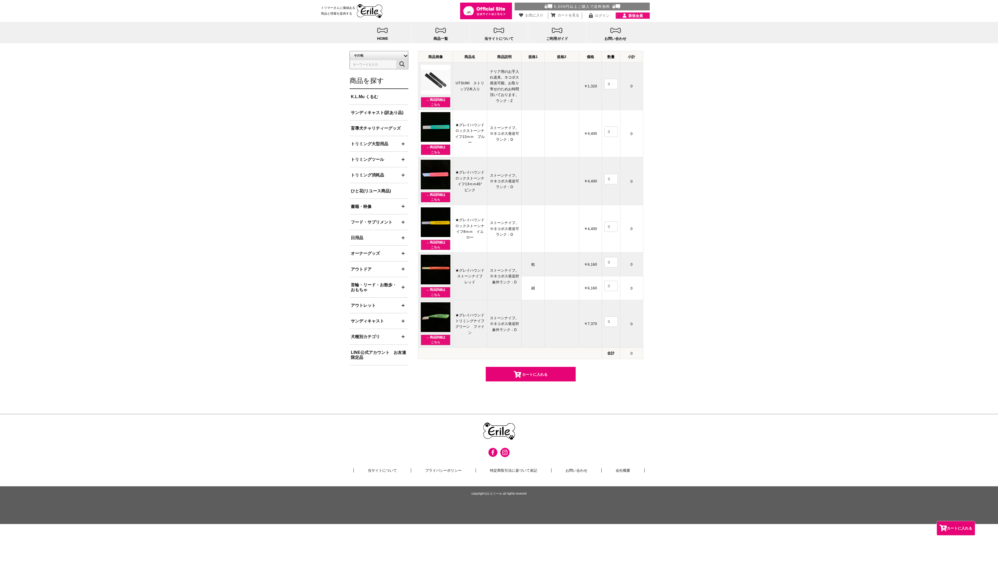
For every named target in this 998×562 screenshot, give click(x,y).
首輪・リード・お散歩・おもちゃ (374, 287)
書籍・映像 (361, 206)
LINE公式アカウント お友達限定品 (378, 355)
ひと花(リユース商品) (371, 191)
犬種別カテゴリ (365, 336)
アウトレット (363, 305)
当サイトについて (382, 470)
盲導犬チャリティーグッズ (376, 128)
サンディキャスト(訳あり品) (377, 112)
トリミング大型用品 (369, 144)
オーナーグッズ (365, 253)
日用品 (357, 237)
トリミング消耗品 (367, 175)
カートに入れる (959, 528)
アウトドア (361, 269)
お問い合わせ (576, 470)
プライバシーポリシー (443, 470)
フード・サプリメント (371, 222)
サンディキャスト (367, 321)
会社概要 (623, 470)
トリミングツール (367, 159)
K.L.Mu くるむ (364, 96)
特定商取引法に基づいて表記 (513, 470)
